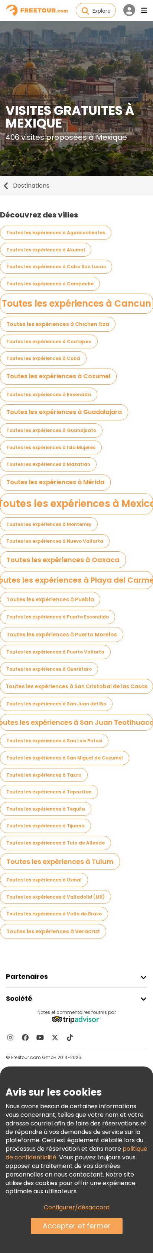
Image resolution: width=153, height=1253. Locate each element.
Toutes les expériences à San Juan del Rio (56, 704)
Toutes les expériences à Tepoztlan (49, 792)
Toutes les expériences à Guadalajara (64, 412)
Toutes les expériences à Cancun (76, 303)
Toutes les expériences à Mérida (55, 482)
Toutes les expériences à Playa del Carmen (76, 580)
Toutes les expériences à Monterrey (48, 524)
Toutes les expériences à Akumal (45, 250)
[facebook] (25, 1037)
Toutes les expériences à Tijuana (45, 826)
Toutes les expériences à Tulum (60, 861)
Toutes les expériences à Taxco (43, 775)
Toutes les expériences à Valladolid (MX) (55, 897)
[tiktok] (69, 1037)
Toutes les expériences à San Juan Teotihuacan (76, 722)
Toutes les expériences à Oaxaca (63, 559)
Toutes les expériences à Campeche (50, 284)
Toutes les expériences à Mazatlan (48, 464)
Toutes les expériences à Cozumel (58, 376)
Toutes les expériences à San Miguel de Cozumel (64, 758)
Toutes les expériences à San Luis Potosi (54, 740)
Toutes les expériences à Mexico (76, 503)
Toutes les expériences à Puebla (50, 599)
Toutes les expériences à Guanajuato (51, 430)
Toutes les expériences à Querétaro (49, 669)
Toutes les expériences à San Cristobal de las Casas (77, 686)
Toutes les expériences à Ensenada (48, 394)
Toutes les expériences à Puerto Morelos (61, 634)
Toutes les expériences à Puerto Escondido (57, 617)
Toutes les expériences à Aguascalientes (55, 232)
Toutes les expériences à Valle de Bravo (54, 914)
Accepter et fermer (77, 1226)
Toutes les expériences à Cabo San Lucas (56, 266)
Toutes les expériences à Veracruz (53, 931)
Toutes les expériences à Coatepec (48, 341)
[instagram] (10, 1037)
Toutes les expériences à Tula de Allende (55, 843)
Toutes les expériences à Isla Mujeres (50, 447)
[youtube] (40, 1037)
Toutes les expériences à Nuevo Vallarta (54, 541)
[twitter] (55, 1037)
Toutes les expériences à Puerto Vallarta (55, 652)
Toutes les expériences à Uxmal (44, 880)
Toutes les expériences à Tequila (45, 809)
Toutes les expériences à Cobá (43, 358)
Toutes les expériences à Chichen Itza (57, 324)
